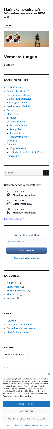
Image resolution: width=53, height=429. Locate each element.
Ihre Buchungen (18, 125)
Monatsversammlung (24, 195)
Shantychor (13, 114)
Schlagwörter (17, 133)
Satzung (11, 110)
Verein (10, 298)
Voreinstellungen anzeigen (26, 418)
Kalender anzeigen (14, 219)
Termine (11, 117)
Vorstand (12, 140)
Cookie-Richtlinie (11, 425)
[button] (49, 373)
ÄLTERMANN (14, 87)
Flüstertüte (13, 286)
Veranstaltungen (16, 121)
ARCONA (11, 283)
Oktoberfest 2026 (22, 203)
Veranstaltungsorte (20, 137)
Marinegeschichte (16, 290)
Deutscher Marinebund (19, 324)
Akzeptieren (26, 403)
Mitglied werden (18, 148)
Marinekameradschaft (19, 106)
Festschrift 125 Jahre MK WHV (26, 152)
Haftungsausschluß (17, 102)
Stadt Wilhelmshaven (18, 332)
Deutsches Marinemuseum (21, 328)
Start (6, 367)
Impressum (44, 425)
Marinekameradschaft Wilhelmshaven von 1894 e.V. (24, 13)
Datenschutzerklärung (29, 425)
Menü (9, 25)
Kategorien (16, 129)
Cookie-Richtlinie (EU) (19, 91)
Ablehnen (26, 411)
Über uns (11, 144)
